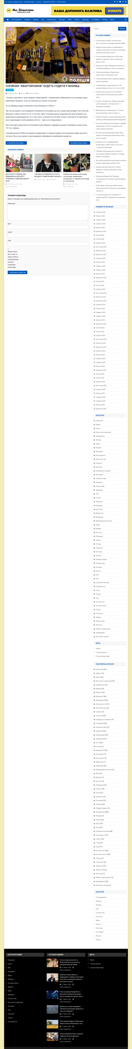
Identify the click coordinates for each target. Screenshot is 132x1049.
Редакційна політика (49, 2)
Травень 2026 (100, 224)
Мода (98, 525)
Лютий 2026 (100, 235)
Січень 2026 (100, 239)
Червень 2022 (100, 397)
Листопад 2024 (101, 293)
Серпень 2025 (100, 258)
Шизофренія (100, 633)
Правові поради (101, 559)
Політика (62, 19)
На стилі (99, 532)
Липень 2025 (100, 262)
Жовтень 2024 (101, 297)
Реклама (99, 567)
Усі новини (95, 19)
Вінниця (27, 19)
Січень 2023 (100, 378)
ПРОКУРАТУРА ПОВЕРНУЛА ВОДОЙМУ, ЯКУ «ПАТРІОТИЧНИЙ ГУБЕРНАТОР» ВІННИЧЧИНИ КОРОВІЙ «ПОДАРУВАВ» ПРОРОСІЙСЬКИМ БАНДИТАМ (18, 143)
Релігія (77, 19)
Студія (98, 594)
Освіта (98, 540)
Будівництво (100, 436)
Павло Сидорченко (11, 186)
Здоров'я (99, 482)
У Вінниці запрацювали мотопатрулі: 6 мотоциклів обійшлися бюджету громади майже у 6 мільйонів (110, 153)
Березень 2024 (101, 324)
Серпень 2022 (100, 389)
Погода (104, 19)
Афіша (98, 424)
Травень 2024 (100, 316)
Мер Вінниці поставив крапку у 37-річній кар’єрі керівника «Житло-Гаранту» (109, 112)
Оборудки (99, 536)
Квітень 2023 (100, 366)
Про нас (38, 2)
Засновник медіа (29, 2)
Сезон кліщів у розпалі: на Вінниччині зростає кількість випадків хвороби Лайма (110, 42)
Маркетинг (100, 513)
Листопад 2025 (101, 247)
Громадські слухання (103, 471)
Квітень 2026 (100, 227)
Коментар (12, 203)
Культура (85, 19)
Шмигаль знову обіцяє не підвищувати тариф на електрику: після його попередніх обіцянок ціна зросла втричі (111, 49)
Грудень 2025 (100, 243)
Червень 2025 (100, 266)
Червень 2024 (100, 312)
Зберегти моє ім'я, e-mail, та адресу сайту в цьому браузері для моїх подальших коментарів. (13, 259)
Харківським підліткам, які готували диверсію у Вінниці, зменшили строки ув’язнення (109, 169)
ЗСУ (97, 494)
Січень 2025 (100, 285)
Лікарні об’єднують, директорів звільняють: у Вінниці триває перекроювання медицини (111, 118)
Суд (97, 598)
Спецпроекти (100, 586)
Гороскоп (99, 467)
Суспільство (51, 19)
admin (23, 93)
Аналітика (99, 420)
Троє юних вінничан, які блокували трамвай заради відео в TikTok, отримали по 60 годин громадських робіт (111, 126)
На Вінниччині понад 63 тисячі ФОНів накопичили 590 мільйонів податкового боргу (109, 94)
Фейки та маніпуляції (103, 629)
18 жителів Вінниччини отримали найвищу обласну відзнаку (110, 80)
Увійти (98, 648)
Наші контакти (61, 2)
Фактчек (99, 625)
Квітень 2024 (100, 320)
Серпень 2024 (100, 304)
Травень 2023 (100, 362)
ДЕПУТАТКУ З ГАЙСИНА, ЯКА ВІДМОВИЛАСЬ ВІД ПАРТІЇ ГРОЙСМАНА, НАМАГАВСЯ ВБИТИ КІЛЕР (17, 177)
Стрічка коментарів (102, 656)
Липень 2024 (100, 308)
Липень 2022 (100, 393)
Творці (98, 609)
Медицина (99, 517)
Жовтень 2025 (101, 251)
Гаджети (99, 463)
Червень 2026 (100, 220)
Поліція (98, 555)
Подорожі (99, 548)
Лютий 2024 (100, 328)
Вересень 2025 (101, 254)
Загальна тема (101, 478)
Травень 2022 (100, 401)
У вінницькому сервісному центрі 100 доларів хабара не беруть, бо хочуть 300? (110, 87)
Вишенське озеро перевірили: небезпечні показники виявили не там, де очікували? (110, 67)
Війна (70, 19)
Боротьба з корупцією (103, 432)
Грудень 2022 (100, 382)
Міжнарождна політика (104, 521)
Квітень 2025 (100, 274)
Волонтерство (101, 459)
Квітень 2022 (100, 405)
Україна (35, 19)
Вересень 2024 (101, 301)
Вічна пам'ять (100, 455)
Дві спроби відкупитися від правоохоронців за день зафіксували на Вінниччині (111, 162)
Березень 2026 (101, 231)
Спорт (98, 590)
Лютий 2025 (100, 281)
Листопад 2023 (101, 339)
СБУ (97, 575)
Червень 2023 (100, 358)
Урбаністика (100, 621)
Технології (99, 613)
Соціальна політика (102, 582)
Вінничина (99, 451)
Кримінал (9, 90)
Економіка (99, 474)
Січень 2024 (100, 331)
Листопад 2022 (101, 385)
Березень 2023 (101, 370)
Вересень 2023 (101, 347)
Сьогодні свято (101, 605)
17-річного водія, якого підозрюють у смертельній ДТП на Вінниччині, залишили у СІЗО (111, 197)
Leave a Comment (33, 93)
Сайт (9, 240)
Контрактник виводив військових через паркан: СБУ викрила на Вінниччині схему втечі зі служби (110, 135)
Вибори (98, 440)
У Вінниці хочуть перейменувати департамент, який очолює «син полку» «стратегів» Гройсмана (109, 144)
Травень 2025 (100, 270)
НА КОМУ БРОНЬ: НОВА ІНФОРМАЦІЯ (80, 143)
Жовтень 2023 (101, 343)
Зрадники (99, 490)
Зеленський (100, 486)
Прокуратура (100, 563)
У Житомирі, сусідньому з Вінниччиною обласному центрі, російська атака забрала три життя (111, 188)
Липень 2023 (100, 355)
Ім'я (9, 224)
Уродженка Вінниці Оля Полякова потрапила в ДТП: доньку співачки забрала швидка (111, 179)
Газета (112, 19)
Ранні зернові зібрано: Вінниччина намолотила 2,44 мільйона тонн (107, 73)
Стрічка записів (101, 652)
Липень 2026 (100, 216)
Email (10, 232)
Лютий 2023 (100, 374)
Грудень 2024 (100, 289)
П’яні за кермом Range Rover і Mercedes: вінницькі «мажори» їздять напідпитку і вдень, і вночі (109, 59)
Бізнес (98, 428)
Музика (98, 528)
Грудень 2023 (100, 335)
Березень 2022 (101, 409)
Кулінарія (99, 505)
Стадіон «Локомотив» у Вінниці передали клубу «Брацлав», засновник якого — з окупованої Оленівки (110, 103)
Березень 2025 (101, 277)
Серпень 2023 (100, 351)
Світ (42, 19)
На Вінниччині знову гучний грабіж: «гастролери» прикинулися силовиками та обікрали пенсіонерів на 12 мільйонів (76, 177)
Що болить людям (102, 636)
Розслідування (16, 19)
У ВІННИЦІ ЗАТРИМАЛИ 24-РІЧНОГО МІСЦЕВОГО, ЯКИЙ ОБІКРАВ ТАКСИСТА (47, 175)
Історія (98, 498)
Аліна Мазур (52, 179)
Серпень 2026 (100, 212)
